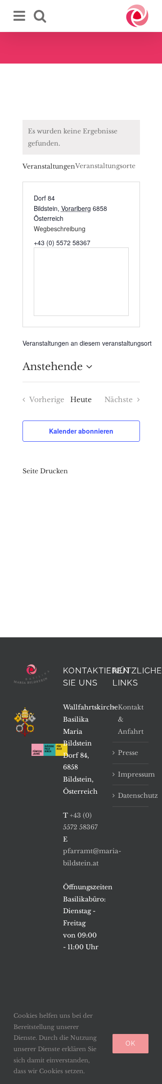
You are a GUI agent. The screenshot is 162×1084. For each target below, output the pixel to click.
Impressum (131, 774)
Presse (128, 753)
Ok (130, 1043)
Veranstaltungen (48, 166)
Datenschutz (131, 795)
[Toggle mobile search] (40, 16)
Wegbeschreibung (60, 228)
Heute (81, 399)
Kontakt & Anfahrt (131, 719)
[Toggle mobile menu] (20, 16)
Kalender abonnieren (81, 430)
